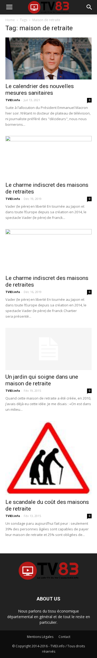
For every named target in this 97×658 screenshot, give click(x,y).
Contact (64, 636)
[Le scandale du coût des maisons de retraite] (48, 458)
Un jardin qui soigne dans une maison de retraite (41, 380)
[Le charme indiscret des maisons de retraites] (48, 157)
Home (10, 20)
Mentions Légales (40, 636)
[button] (89, 7)
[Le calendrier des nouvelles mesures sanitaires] (48, 58)
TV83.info (12, 100)
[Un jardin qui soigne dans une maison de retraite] (48, 349)
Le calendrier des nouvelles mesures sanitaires (39, 89)
